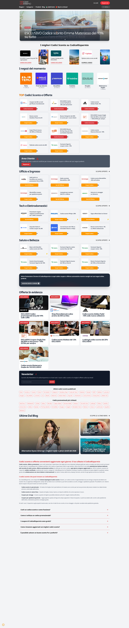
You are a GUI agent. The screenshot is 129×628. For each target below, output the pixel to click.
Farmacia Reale (67, 403)
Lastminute (99, 407)
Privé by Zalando (45, 407)
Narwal (88, 392)
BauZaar (36, 407)
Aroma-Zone (23, 407)
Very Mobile (29, 395)
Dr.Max (37, 403)
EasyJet (68, 407)
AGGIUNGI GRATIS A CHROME (29, 283)
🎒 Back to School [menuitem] (61, 7)
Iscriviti (52, 382)
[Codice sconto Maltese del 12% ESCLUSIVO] (64, 333)
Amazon (76, 403)
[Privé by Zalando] (41, 79)
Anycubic (70, 395)
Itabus (43, 403)
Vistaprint (54, 392)
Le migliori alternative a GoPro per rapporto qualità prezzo (92, 431)
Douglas (22, 395)
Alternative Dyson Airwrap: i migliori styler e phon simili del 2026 (49, 451)
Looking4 (93, 403)
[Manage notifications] (3, 625)
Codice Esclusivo (25, 62)
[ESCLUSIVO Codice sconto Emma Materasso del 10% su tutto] (64, 26)
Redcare (86, 407)
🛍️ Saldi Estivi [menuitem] (50, 7)
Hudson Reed (62, 395)
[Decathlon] (57, 79)
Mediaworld (30, 403)
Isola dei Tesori (73, 392)
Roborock (54, 395)
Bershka (50, 403)
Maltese (100, 392)
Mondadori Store (77, 407)
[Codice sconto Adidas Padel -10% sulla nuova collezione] (95, 307)
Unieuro (92, 407)
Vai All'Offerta (29, 185)
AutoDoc (106, 403)
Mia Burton (78, 395)
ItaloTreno (22, 403)
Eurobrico (27, 392)
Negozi (21, 7)
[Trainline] (72, 79)
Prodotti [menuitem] (38, 7)
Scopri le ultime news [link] (99, 416)
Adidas (30, 407)
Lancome (106, 392)
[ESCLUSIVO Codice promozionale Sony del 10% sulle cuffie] (33, 307)
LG (42, 395)
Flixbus (99, 403)
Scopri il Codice (87, 62)
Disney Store (96, 395)
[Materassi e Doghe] (103, 79)
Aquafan (107, 407)
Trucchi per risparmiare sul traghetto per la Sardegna (94, 450)
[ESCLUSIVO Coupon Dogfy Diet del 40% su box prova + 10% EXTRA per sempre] (33, 333)
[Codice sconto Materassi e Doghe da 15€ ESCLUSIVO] (33, 358)
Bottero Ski (104, 395)
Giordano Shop (63, 392)
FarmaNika (54, 407)
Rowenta (82, 392)
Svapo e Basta (57, 403)
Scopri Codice (28, 123)
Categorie (29, 7)
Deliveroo (22, 410)
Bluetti (47, 395)
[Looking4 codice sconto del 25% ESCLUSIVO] (95, 333)
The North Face (84, 403)
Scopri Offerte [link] (102, 171)
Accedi (96, 3)
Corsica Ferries (87, 395)
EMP (94, 392)
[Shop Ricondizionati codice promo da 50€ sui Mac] (64, 307)
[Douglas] (88, 79)
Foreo (39, 392)
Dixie (21, 392)
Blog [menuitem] (43, 7)
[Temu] (26, 79)
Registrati (105, 3)
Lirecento (37, 395)
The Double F (46, 392)
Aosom (34, 392)
